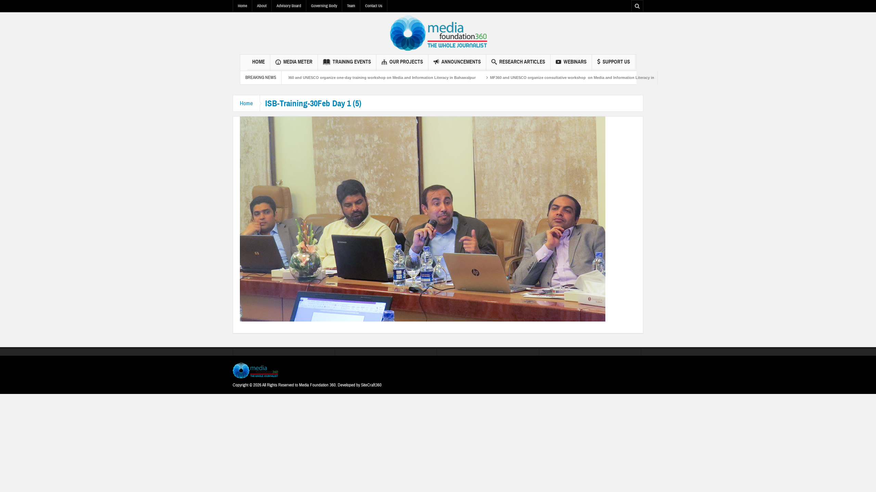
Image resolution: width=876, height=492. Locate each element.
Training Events (352, 62)
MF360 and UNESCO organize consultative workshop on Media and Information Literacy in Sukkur (555, 78)
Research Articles (522, 62)
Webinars (575, 62)
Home (242, 5)
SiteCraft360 (371, 385)
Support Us (616, 62)
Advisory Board (288, 5)
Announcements (461, 62)
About (262, 5)
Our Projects (406, 62)
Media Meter (297, 62)
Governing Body (324, 5)
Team (351, 5)
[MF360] (438, 33)
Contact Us (373, 5)
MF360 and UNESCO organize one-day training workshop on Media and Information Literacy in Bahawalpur (355, 78)
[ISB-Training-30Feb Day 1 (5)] (422, 218)
